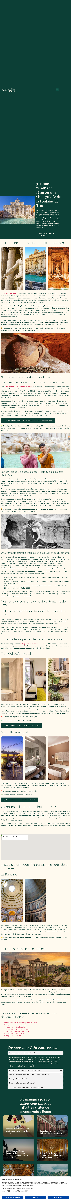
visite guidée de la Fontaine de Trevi (32, 644)
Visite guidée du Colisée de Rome (15, 1027)
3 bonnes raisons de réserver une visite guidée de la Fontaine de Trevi (48, 194)
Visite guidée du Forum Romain (15, 1025)
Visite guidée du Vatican (12, 1036)
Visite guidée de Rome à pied (14, 1033)
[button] (57, 89)
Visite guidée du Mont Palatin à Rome (17, 1029)
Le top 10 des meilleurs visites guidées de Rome (20, 1023)
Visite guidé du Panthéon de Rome (16, 1031)
